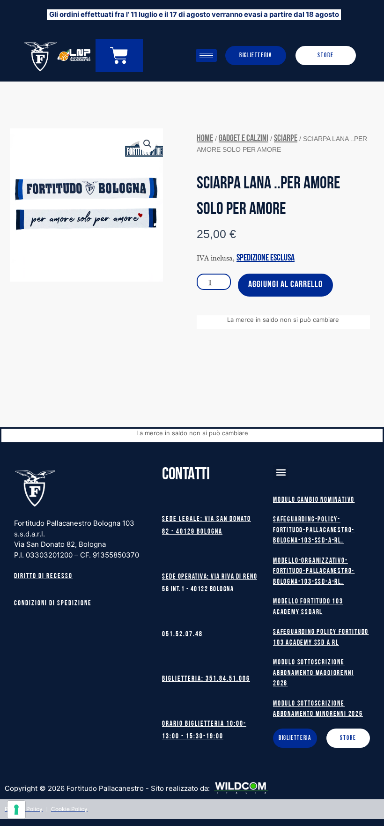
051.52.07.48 (182, 634)
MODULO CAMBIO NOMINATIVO (313, 500)
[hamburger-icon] (206, 55)
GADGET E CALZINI (243, 138)
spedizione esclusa (265, 258)
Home (205, 138)
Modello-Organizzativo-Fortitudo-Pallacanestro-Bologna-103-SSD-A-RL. (313, 572)
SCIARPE (285, 138)
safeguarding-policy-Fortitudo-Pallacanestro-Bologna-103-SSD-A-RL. (313, 530)
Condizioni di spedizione (53, 603)
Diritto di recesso (43, 576)
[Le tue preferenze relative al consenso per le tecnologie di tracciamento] (16, 810)
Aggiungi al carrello (285, 285)
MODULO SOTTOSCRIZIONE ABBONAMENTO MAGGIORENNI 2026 (313, 673)
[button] (147, 143)
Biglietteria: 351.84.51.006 (206, 679)
